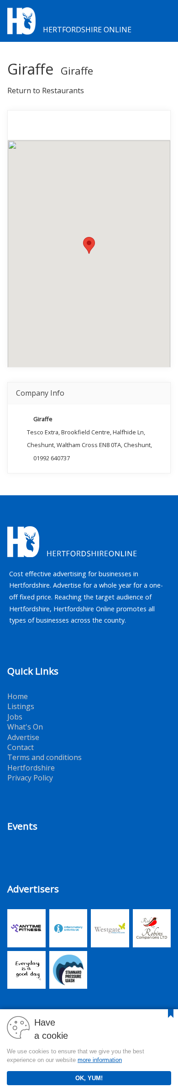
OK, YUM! (89, 1078)
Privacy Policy (30, 778)
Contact (20, 747)
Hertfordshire (31, 768)
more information (100, 1060)
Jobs (14, 717)
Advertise (23, 737)
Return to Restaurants (45, 91)
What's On (25, 727)
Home (17, 696)
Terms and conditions (44, 757)
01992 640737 (51, 458)
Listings (20, 706)
